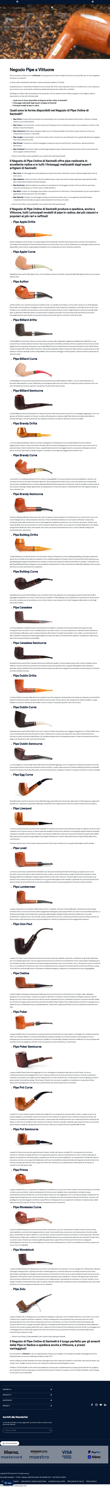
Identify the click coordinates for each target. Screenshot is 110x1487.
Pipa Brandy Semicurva (28, 494)
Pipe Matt (17, 191)
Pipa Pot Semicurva (25, 1129)
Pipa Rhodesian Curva (27, 1207)
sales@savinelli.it (20, 8)
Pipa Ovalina (21, 973)
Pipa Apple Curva (24, 252)
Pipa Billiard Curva (25, 359)
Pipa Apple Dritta (24, 222)
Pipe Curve (17, 125)
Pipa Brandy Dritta (25, 423)
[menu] (55, 15)
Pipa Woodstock (23, 1250)
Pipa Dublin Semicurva (27, 744)
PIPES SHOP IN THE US (75, 1481)
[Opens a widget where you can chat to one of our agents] (8, 1483)
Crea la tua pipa (58, 2)
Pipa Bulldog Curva (25, 571)
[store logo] (55, 7)
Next (93, 2)
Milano (30, 27)
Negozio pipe (15, 27)
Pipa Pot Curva (22, 1087)
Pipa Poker (20, 1012)
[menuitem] (16, 15)
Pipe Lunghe (18, 137)
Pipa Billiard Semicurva (28, 390)
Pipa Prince (20, 1170)
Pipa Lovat (20, 848)
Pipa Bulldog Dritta (25, 535)
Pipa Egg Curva (23, 774)
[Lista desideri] (105, 8)
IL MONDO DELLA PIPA (56, 1481)
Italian (4, 8)
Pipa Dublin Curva (24, 707)
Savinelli (6, 27)
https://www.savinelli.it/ (30, 156)
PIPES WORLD (91, 1481)
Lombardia (23, 27)
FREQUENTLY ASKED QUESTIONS (33, 1481)
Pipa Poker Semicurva (27, 1046)
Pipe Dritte (17, 119)
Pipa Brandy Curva (25, 455)
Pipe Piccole (17, 143)
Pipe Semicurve (19, 131)
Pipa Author (21, 281)
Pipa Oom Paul (22, 924)
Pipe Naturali (18, 197)
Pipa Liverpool (22, 808)
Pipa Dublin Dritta (24, 675)
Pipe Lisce (17, 173)
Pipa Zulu (19, 1289)
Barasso (25, 1477)
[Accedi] (100, 8)
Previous (17, 2)
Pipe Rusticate (19, 185)
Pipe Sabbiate (18, 179)
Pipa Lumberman (24, 887)
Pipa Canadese (22, 607)
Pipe (30, 69)
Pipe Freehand (18, 149)
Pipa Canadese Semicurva (29, 643)
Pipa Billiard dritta (25, 320)
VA (30, 1477)
